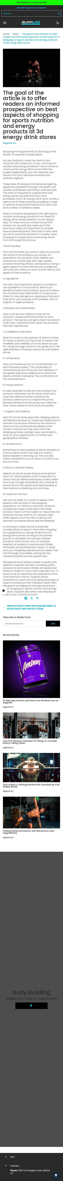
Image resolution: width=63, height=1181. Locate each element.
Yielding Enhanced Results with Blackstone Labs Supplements (28, 831)
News (16, 33)
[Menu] (4, 23)
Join (53, 623)
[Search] (59, 13)
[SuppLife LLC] (30, 22)
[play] (31, 1005)
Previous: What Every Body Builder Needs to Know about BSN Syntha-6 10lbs (31, 607)
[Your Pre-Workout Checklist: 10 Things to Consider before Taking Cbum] (31, 725)
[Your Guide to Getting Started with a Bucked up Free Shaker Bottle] (31, 767)
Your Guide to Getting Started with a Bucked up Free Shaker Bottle (31, 785)
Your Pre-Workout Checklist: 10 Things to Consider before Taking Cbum (30, 742)
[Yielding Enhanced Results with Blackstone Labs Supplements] (31, 813)
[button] (57, 23)
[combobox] (29, 13)
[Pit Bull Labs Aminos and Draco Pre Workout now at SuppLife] (31, 669)
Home (6, 33)
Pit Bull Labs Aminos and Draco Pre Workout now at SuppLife (30, 701)
